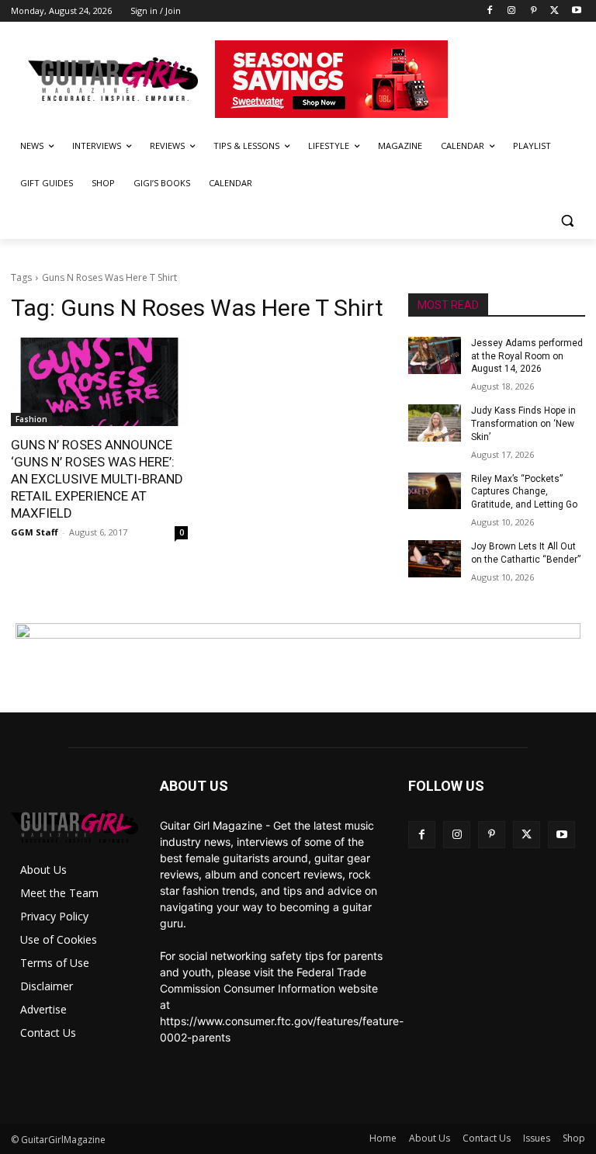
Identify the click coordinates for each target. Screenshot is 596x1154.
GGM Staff (34, 532)
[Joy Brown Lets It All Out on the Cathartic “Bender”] (434, 558)
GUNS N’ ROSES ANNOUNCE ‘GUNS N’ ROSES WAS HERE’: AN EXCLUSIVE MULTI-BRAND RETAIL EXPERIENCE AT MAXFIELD (97, 479)
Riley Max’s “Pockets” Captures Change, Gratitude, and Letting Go (524, 492)
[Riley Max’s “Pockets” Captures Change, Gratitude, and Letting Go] (434, 491)
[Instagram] (512, 11)
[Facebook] (490, 11)
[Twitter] (554, 11)
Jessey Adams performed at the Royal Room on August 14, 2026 (527, 356)
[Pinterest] (533, 11)
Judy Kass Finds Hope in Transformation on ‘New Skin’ (523, 423)
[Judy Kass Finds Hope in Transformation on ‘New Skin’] (434, 423)
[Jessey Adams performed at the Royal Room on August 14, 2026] (434, 355)
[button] (567, 221)
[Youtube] (576, 11)
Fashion (31, 419)
